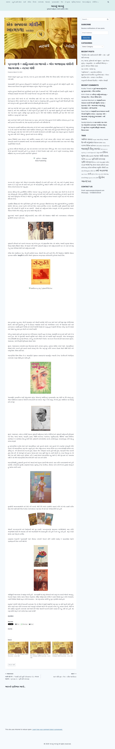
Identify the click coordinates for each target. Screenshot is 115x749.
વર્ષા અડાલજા (102, 170)
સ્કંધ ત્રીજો (95, 177)
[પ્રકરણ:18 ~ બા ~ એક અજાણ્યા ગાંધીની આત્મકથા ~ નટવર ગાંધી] (18, 647)
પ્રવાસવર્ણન (55, 2)
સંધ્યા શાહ (106, 174)
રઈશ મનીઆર (92, 167)
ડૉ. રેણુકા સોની (98, 152)
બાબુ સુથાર (102, 162)
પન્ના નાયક (88, 159)
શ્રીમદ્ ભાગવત (76, 2)
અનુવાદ (94, 139)
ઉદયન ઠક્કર (98, 142)
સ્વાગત (8, 2)
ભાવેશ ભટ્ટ (89, 165)
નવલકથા (41, 2)
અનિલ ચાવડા (86, 139)
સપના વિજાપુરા (84, 177)
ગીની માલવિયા (99, 145)
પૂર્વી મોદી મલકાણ (98, 159)
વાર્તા (24, 2)
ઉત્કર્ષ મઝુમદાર (87, 142)
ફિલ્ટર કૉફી (96, 162)
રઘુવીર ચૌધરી (101, 167)
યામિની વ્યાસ (104, 165)
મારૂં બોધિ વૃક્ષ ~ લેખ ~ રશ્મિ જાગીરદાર (64, 675)
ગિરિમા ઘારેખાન (91, 146)
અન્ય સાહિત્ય (86, 2)
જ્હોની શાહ (83, 152)
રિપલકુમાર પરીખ (88, 171)
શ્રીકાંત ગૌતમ (94, 174)
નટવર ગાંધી (12, 664)
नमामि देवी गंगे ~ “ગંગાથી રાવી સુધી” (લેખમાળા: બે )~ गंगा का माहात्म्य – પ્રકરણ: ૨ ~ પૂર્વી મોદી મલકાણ (22, 676)
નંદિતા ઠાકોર (89, 156)
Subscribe (86, 38)
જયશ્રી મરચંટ (106, 145)
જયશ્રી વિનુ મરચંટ (90, 148)
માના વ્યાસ (96, 165)
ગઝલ (83, 145)
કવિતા (29, 2)
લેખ (62, 2)
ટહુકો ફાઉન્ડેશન (17, 2)
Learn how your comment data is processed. (47, 729)
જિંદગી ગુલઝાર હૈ (104, 149)
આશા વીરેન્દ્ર (100, 139)
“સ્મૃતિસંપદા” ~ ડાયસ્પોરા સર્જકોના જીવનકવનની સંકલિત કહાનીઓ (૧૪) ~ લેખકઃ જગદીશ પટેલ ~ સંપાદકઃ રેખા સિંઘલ (95, 74)
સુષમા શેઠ (91, 177)
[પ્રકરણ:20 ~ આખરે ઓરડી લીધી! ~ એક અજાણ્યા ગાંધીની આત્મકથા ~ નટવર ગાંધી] (62, 647)
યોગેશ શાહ (84, 167)
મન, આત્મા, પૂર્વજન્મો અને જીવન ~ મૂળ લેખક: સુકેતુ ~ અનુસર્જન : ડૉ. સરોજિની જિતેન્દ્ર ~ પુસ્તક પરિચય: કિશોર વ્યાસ (95, 63)
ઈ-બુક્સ (67, 2)
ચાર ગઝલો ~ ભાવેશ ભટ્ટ (88, 69)
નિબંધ (34, 2)
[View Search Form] (108, 2)
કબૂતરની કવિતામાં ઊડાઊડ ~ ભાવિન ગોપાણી (94, 80)
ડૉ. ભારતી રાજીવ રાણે (90, 152)
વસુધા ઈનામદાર (84, 174)
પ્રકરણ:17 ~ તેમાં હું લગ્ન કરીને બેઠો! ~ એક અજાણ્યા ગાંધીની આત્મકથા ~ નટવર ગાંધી (40, 656)
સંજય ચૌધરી (100, 174)
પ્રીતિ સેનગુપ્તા (87, 162)
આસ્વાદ (47, 2)
